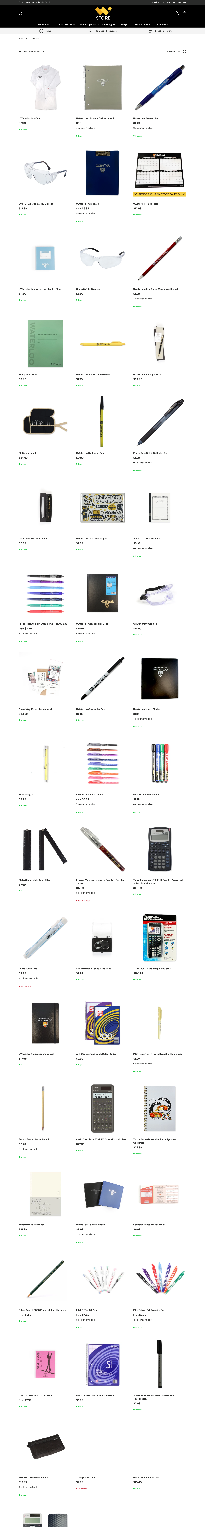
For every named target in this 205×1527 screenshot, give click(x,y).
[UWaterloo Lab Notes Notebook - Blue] (45, 258)
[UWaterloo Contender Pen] (102, 678)
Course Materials (65, 24)
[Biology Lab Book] (45, 343)
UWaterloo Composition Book (92, 623)
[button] (184, 13)
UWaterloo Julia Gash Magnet (92, 538)
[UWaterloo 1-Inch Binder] (159, 678)
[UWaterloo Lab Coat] (45, 87)
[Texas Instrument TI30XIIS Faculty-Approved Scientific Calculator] (159, 849)
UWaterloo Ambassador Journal (36, 1053)
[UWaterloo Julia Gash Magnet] (102, 507)
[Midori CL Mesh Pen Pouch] (45, 1446)
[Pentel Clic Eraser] (45, 937)
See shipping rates (55, 2)
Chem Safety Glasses (88, 289)
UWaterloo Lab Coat (30, 118)
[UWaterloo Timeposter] (159, 172)
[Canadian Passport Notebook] (159, 1194)
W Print (155, 2)
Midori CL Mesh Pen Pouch (33, 1477)
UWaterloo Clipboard (87, 203)
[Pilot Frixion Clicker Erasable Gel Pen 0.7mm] (45, 593)
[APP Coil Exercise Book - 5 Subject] (102, 1364)
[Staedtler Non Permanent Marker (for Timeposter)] (159, 1364)
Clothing (107, 24)
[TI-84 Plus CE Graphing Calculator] (159, 937)
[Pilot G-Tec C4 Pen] (102, 1279)
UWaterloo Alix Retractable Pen (93, 374)
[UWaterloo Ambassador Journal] (45, 1023)
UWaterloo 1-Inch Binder (146, 709)
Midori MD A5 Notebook (31, 1224)
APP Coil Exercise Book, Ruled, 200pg (96, 1053)
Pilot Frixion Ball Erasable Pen (149, 1310)
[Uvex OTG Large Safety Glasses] (45, 172)
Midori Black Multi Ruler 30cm (35, 880)
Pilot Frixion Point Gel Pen (90, 794)
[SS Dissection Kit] (45, 422)
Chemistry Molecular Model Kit (36, 709)
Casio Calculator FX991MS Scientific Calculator (101, 1139)
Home (21, 38)
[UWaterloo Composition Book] (102, 593)
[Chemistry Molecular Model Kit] (45, 678)
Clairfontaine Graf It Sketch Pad (36, 1395)
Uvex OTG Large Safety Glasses (36, 203)
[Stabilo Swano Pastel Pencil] (45, 1108)
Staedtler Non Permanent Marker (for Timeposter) (153, 1397)
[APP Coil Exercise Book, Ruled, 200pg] (102, 1023)
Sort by (23, 51)
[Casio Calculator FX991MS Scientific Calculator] (102, 1108)
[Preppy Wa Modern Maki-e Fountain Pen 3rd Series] (102, 849)
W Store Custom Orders (174, 2)
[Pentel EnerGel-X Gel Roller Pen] (159, 422)
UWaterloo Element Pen (146, 118)
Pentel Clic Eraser (28, 968)
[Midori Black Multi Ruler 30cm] (45, 849)
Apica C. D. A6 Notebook (146, 538)
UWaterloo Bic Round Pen (90, 453)
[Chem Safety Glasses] (102, 258)
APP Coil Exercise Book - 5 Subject (95, 1395)
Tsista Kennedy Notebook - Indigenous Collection (154, 1141)
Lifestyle (123, 24)
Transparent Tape (86, 1477)
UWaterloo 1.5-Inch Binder (90, 1224)
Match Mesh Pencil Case (146, 1477)
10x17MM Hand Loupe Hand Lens (93, 968)
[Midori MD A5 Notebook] (45, 1194)
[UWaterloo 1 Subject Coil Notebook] (102, 87)
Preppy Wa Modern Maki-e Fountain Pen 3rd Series (100, 882)
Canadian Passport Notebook (149, 1224)
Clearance (162, 24)
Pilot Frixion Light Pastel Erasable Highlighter (157, 1053)
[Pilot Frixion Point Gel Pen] (102, 763)
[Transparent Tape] (102, 1446)
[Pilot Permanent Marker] (159, 763)
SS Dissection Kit (28, 453)
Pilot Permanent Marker (146, 794)
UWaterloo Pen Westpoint (33, 538)
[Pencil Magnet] (45, 763)
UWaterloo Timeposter (145, 203)
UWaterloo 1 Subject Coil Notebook (95, 118)
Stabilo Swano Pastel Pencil (34, 1139)
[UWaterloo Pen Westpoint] (45, 507)
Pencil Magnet (26, 794)
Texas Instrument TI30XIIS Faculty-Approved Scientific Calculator (158, 882)
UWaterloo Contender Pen (90, 709)
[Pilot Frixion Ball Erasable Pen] (159, 1279)
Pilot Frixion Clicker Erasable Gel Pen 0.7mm (43, 623)
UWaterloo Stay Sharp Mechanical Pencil (155, 289)
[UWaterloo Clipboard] (102, 172)
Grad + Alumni (142, 24)
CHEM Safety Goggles (145, 623)
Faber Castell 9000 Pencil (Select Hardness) (43, 1310)
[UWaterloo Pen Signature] (159, 343)
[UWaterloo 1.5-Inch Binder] (102, 1194)
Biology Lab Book (28, 374)
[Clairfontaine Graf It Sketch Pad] (45, 1364)
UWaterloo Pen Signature (147, 374)
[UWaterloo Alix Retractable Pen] (102, 343)
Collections (43, 24)
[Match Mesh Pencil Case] (159, 1446)
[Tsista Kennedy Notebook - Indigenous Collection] (159, 1108)
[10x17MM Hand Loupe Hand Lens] (102, 937)
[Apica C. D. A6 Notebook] (159, 507)
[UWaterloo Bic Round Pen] (102, 422)
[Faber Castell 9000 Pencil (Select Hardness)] (45, 1279)
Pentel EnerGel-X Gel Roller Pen (150, 453)
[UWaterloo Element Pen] (159, 87)
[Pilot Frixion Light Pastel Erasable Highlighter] (159, 1023)
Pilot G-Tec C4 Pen (86, 1310)
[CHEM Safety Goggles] (159, 593)
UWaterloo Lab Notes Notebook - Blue (40, 289)
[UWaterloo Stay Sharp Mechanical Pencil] (159, 258)
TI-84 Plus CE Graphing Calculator (152, 968)
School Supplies (87, 24)
